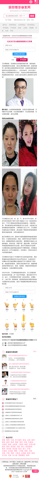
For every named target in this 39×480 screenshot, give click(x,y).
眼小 (24, 449)
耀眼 (15, 451)
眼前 (8, 446)
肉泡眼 (10, 451)
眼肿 (8, 442)
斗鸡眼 (20, 451)
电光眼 (8, 449)
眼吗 (21, 442)
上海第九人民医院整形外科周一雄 (13, 415)
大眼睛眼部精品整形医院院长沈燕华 (14, 418)
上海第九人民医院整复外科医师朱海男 (14, 421)
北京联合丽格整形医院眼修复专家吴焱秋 (15, 406)
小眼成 (17, 453)
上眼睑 (25, 28)
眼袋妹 (13, 446)
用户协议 (35, 462)
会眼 (28, 440)
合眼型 (4, 444)
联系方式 (20, 462)
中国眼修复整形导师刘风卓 (18, 381)
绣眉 (11, 31)
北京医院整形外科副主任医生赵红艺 (14, 403)
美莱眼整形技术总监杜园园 (11, 431)
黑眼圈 (31, 28)
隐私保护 (16, 464)
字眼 (8, 453)
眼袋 (19, 28)
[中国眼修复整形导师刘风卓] (5, 385)
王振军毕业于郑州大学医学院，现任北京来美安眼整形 (18, 376)
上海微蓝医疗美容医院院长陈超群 (13, 412)
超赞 (32, 329)
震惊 (7, 309)
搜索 (32, 16)
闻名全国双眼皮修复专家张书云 (18, 355)
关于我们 (13, 462)
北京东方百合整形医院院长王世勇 (22, 36)
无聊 (7, 329)
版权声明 (28, 462)
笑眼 (9, 455)
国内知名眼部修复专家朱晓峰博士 (19, 389)
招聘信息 (5, 462)
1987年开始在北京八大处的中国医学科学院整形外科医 (17, 392)
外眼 (3, 453)
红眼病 (30, 442)
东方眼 (4, 455)
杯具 (32, 309)
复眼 (3, 440)
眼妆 (24, 440)
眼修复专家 (6, 36)
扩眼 (28, 449)
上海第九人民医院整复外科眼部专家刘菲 (15, 424)
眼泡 (3, 446)
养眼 (12, 453)
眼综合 (5, 25)
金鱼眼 (14, 444)
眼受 (33, 440)
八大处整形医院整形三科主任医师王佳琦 (15, 428)
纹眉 (6, 31)
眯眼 (26, 444)
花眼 (18, 446)
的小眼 (14, 455)
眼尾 (28, 20)
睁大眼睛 (18, 440)
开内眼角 (6, 28)
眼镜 (33, 453)
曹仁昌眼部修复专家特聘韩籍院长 (19, 364)
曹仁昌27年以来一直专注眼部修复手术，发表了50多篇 (17, 367)
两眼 (26, 451)
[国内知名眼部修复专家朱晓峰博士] (4, 394)
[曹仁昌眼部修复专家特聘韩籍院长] (4, 369)
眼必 (20, 449)
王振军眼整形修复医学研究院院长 (20, 372)
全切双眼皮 (21, 25)
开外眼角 (13, 28)
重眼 (16, 442)
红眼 (32, 20)
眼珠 (3, 449)
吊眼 (30, 451)
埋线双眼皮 (12, 25)
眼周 (12, 442)
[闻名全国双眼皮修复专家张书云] (4, 360)
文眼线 (4, 451)
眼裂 (3, 442)
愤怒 (23, 309)
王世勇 (11, 334)
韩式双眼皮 (31, 25)
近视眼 (23, 453)
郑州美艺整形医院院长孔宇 (16, 343)
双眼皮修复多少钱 (19, 20)
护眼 (25, 442)
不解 (15, 309)
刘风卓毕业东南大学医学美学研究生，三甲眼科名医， (18, 384)
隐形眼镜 (28, 446)
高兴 (15, 329)
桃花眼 (14, 449)
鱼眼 (9, 444)
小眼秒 (20, 444)
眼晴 (27, 455)
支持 (23, 329)
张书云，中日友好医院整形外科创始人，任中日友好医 (17, 359)
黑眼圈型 (21, 455)
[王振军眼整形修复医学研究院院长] (5, 377)
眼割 (28, 453)
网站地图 (23, 464)
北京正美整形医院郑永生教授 (17, 345)
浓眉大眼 (32, 444)
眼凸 (22, 446)
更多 (34, 351)
